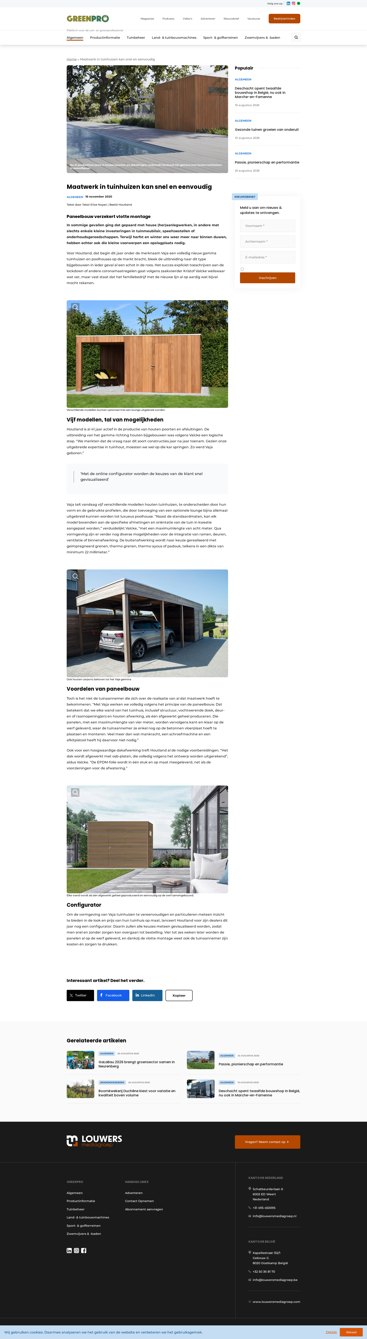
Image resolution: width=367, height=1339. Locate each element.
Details (331, 1332)
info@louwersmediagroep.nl (274, 1216)
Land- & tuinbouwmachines (174, 38)
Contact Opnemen (139, 1201)
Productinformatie (105, 38)
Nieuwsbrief (231, 18)
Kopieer (179, 995)
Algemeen (75, 38)
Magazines (147, 18)
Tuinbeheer (136, 38)
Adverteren (208, 18)
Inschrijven (268, 278)
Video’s (187, 18)
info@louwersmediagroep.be (275, 1280)
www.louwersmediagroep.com (276, 1302)
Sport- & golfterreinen (220, 38)
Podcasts (168, 18)
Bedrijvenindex (284, 18)
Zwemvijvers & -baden (262, 38)
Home (72, 59)
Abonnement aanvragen (144, 1209)
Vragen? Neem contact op (265, 1142)
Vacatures (253, 18)
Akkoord (351, 1332)
